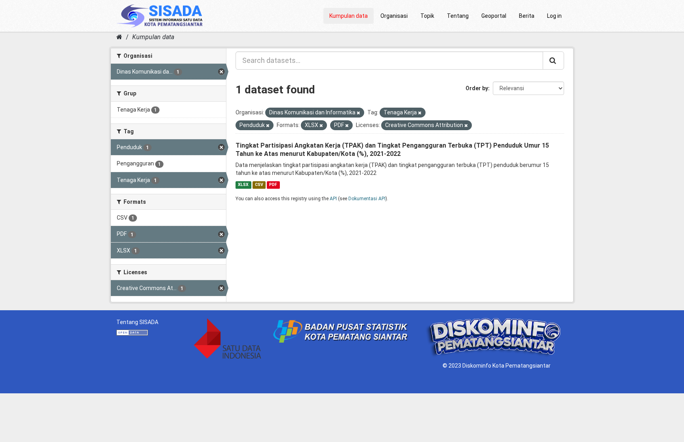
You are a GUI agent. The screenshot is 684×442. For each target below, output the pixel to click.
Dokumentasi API (367, 198)
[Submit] (553, 60)
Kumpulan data (348, 16)
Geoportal (493, 16)
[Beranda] (119, 37)
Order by (477, 88)
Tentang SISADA (137, 322)
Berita (526, 16)
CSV (259, 184)
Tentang (458, 16)
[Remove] (358, 113)
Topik (427, 16)
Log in (554, 16)
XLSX (243, 184)
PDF (273, 184)
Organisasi (394, 16)
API (333, 198)
